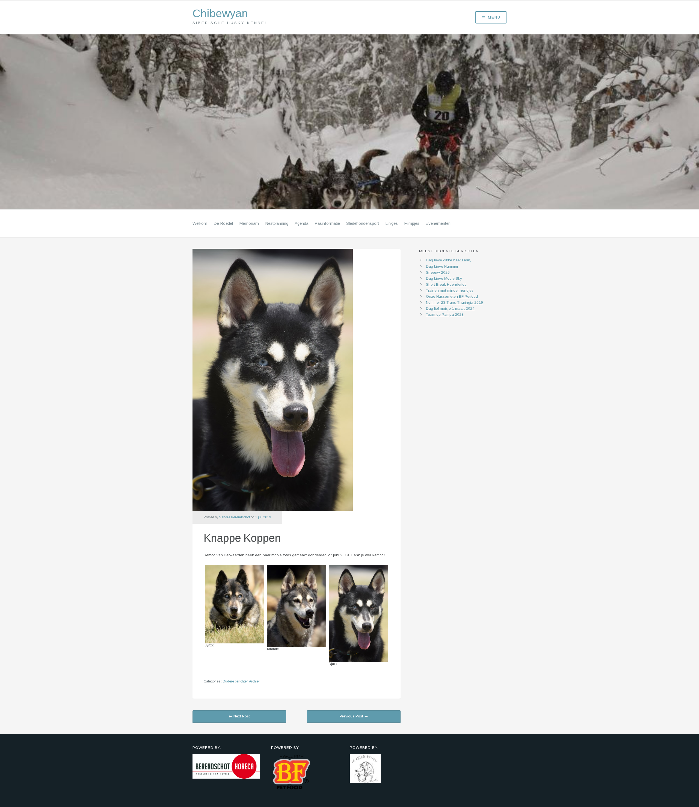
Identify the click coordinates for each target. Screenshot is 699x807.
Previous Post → (354, 716)
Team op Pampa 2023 (445, 314)
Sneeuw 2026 (438, 272)
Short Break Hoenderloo (446, 284)
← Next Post (239, 716)
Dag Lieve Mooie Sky (444, 278)
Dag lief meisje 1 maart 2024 (450, 308)
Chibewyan (220, 13)
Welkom (199, 223)
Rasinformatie (327, 223)
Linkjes (391, 223)
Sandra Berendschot (234, 517)
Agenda (301, 223)
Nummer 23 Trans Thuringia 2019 (454, 302)
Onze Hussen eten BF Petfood (452, 296)
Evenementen (438, 223)
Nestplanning (276, 223)
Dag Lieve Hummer (442, 266)
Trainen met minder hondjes (449, 290)
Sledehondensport (362, 223)
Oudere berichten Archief (241, 681)
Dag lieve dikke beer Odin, (448, 260)
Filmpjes (411, 223)
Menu (494, 17)
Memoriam (249, 223)
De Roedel (223, 223)
